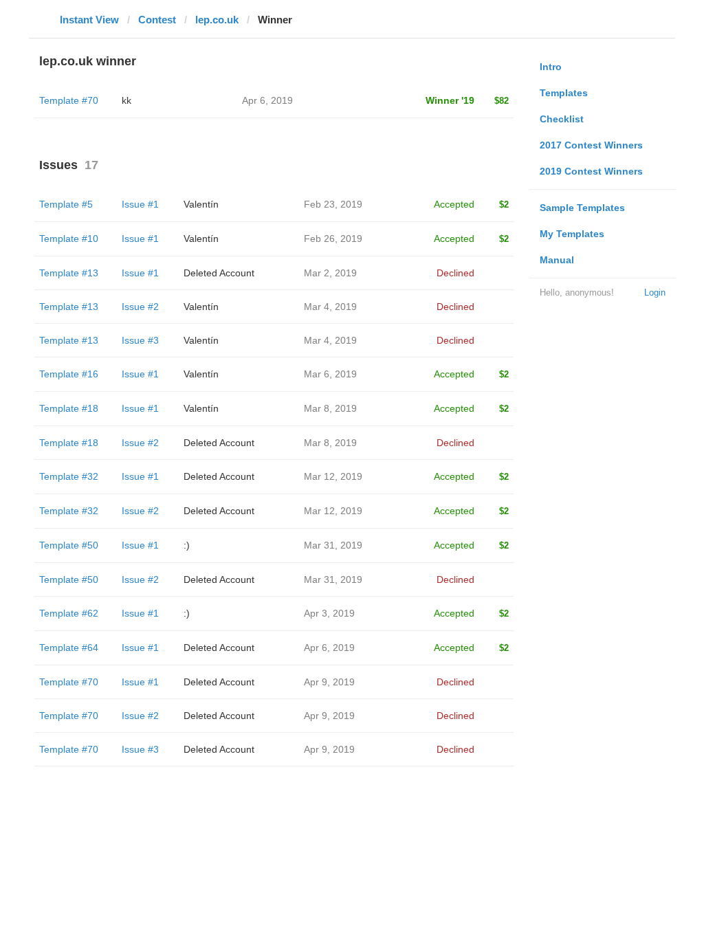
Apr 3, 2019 (329, 613)
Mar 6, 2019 (330, 373)
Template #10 (68, 238)
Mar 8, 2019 (330, 408)
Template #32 (68, 476)
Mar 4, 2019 (330, 306)
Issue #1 (140, 204)
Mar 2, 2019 (330, 272)
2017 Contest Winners (591, 145)
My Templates (572, 233)
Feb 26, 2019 (333, 238)
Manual (557, 259)
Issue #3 (140, 340)
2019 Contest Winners (591, 171)
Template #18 (68, 408)
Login (655, 292)
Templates (564, 92)
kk (126, 100)
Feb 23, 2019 (333, 204)
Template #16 (68, 373)
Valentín (201, 204)
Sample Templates (582, 207)
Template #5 (66, 204)
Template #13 (68, 272)
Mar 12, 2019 (333, 476)
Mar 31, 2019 (333, 545)
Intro (551, 66)
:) (187, 545)
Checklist (562, 118)
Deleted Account (219, 272)
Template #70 (68, 100)
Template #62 (68, 613)
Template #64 (68, 647)
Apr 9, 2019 (329, 681)
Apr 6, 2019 (329, 647)
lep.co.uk (217, 19)
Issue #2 (140, 306)
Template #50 (68, 545)
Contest (157, 19)
